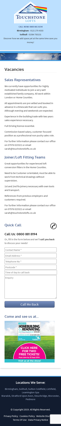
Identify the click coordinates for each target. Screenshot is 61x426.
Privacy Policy (11, 416)
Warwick (5, 395)
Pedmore (30, 399)
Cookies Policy (27, 416)
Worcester (53, 395)
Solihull (23, 388)
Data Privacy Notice (38, 419)
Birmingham (11, 388)
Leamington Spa (30, 392)
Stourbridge (40, 395)
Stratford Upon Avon (22, 395)
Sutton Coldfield (36, 388)
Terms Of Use (20, 419)
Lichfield (51, 388)
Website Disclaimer (46, 416)
